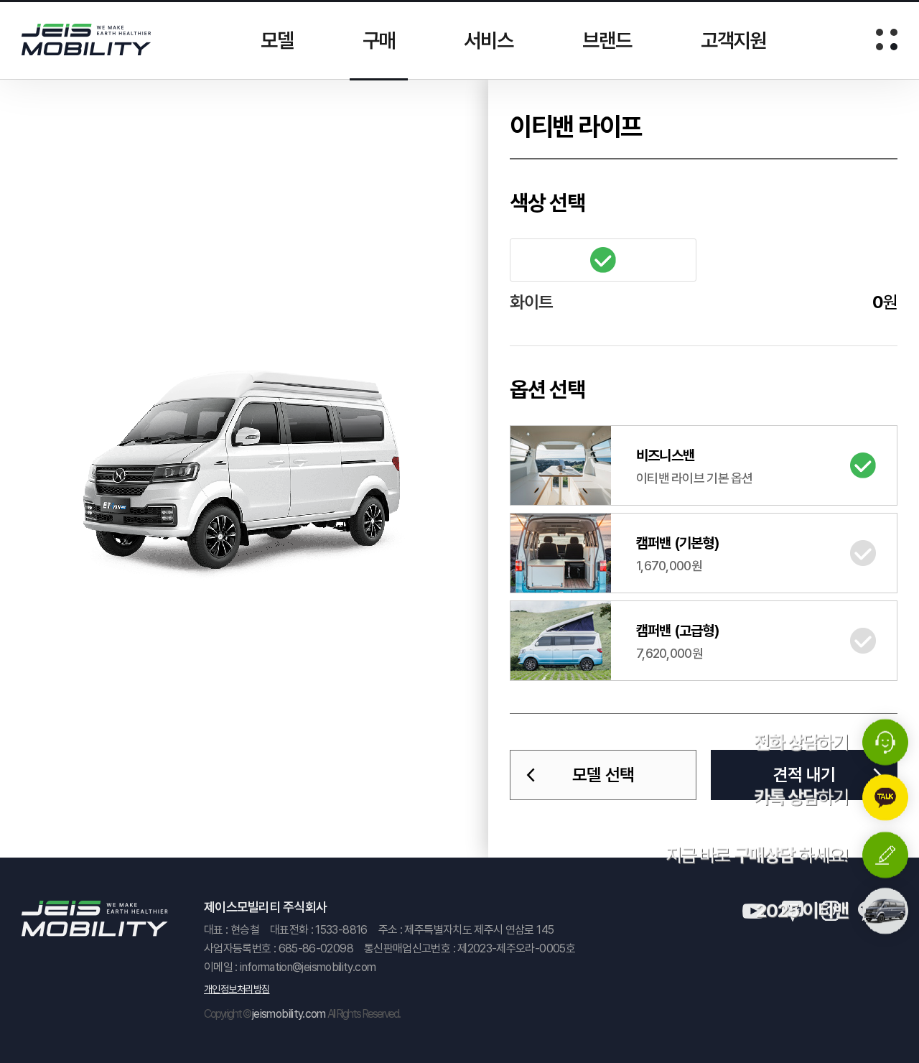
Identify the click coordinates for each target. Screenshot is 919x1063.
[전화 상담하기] (885, 743)
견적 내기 (803, 774)
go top (885, 1029)
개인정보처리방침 (237, 989)
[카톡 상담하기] (885, 799)
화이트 (603, 260)
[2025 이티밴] (885, 913)
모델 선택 (602, 774)
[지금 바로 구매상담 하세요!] (885, 856)
